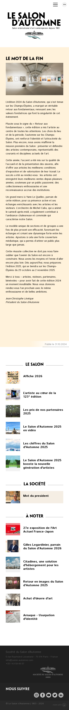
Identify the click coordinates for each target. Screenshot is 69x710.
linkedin (61, 695)
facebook (42, 695)
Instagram (36, 695)
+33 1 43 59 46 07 (15, 663)
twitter (55, 695)
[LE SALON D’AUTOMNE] (14, 3)
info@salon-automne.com (19, 660)
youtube (48, 695)
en (64, 4)
